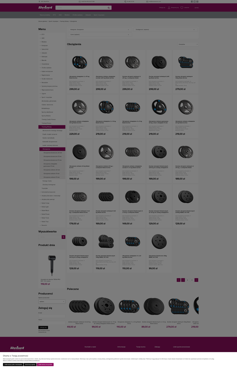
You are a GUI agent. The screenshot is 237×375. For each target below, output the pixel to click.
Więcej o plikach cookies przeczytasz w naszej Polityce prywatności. (21, 360)
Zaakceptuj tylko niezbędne (13, 364)
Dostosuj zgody (30, 364)
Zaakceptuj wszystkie (45, 364)
